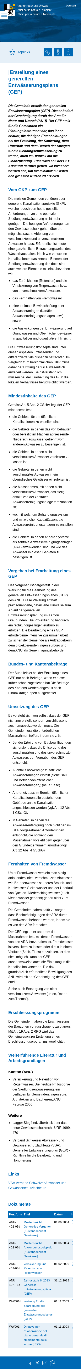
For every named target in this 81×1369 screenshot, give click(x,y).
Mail (45, 1363)
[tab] (48, 53)
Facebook (30, 1363)
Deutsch (71, 5)
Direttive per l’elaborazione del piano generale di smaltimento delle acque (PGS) (35, 1335)
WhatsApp (52, 1363)
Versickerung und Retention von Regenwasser (35, 1268)
